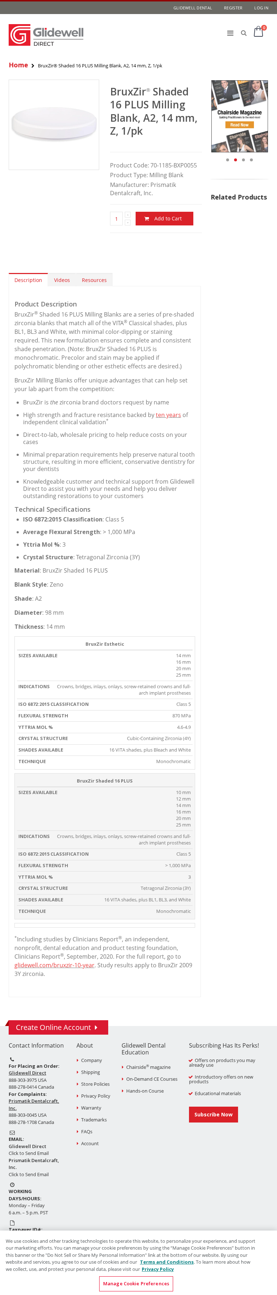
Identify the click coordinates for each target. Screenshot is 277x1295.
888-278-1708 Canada (31, 1122)
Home (18, 65)
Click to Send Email (29, 1153)
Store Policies (95, 1084)
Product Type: (129, 175)
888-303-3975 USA (28, 1080)
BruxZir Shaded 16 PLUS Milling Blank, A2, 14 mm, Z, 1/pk (154, 111)
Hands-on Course (145, 1091)
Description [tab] (28, 280)
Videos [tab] (62, 280)
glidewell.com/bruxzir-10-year (54, 965)
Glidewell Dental (192, 7)
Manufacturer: (129, 185)
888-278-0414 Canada (31, 1087)
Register (233, 7)
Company (91, 1060)
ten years (168, 415)
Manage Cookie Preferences (136, 1283)
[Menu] (230, 33)
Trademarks (94, 1119)
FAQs (86, 1131)
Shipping (90, 1072)
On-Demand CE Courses (151, 1079)
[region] (138, 1263)
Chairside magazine (148, 1067)
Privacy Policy (95, 1096)
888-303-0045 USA (28, 1115)
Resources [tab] (94, 280)
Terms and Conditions (167, 1262)
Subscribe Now (213, 1114)
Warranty (91, 1107)
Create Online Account (53, 1027)
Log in (261, 7)
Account (90, 1143)
